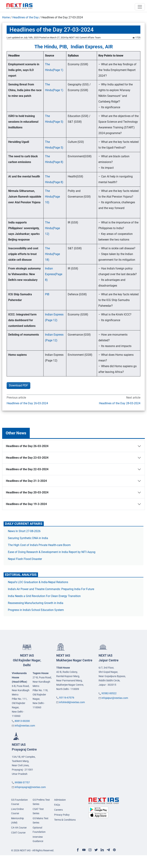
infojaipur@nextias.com (114, 698)
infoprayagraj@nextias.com (30, 787)
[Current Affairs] (19, 6)
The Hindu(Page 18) (52, 254)
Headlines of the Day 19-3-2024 (26, 504)
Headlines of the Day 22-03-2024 (27, 469)
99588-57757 (22, 782)
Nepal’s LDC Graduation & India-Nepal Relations (38, 582)
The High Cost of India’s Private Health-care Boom (39, 545)
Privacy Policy (62, 814)
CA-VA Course (19, 827)
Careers (58, 809)
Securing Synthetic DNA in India (28, 538)
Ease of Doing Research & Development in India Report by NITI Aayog (51, 552)
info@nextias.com (25, 725)
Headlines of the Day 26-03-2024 (27, 403)
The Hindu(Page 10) (52, 196)
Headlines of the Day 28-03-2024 (119, 403)
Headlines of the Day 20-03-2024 (27, 492)
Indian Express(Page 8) (53, 274)
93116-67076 (66, 697)
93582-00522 (109, 693)
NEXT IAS (27, 660)
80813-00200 (22, 721)
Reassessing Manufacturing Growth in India (35, 603)
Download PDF (18, 385)
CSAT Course (18, 832)
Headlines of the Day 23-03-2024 (27, 457)
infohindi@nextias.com (72, 702)
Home (6, 17)
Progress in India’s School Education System (36, 610)
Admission (60, 799)
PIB (47, 294)
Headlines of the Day (25, 17)
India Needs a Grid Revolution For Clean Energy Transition (44, 596)
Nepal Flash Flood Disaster (25, 559)
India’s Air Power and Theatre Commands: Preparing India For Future (51, 589)
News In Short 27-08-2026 (24, 531)
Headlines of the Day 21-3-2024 (26, 481)
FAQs (57, 804)
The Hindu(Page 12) (52, 228)
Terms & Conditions (65, 819)
